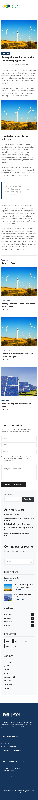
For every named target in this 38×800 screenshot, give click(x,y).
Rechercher (8, 495)
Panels (17, 641)
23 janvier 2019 (19, 599)
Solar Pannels (8, 622)
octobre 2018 (8, 673)
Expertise (6, 743)
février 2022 (8, 662)
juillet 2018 (8, 684)
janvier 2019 (8, 670)
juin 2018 (7, 688)
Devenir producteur (9, 747)
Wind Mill (7, 625)
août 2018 (7, 681)
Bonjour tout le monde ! (11, 514)
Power (26, 641)
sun (16, 646)
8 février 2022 (8, 580)
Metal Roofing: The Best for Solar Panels (17, 524)
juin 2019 (7, 666)
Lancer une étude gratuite (12, 750)
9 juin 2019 (17, 589)
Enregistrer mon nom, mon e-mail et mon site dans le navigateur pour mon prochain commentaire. (19, 458)
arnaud (16, 64)
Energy (8, 260)
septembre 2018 (9, 677)
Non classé (7, 618)
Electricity (5, 53)
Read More (5, 310)
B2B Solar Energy (21, 791)
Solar (8, 646)
